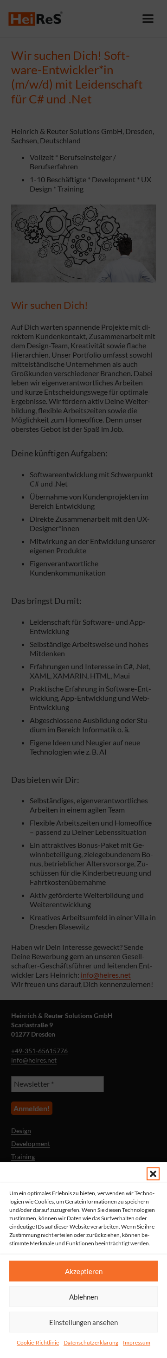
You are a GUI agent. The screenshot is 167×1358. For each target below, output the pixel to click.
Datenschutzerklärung (91, 1342)
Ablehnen (83, 1297)
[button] (153, 1174)
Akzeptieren (84, 1271)
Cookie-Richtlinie (38, 1342)
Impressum (136, 1342)
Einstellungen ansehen (83, 1322)
